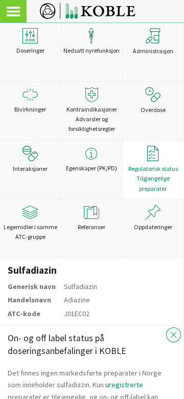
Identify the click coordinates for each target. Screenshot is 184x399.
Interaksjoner (30, 168)
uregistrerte (124, 384)
